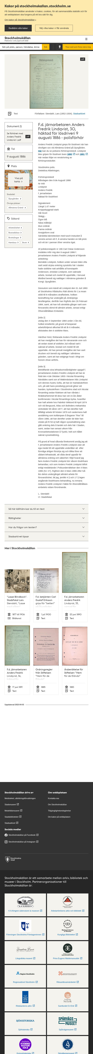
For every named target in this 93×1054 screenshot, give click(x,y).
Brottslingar (13, 237)
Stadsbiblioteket (11, 817)
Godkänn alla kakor (18, 28)
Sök (45, 47)
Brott (24, 242)
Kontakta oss (53, 798)
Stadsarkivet (79, 113)
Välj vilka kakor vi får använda (54, 28)
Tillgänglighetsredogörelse (59, 811)
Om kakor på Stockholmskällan (20, 20)
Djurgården (13, 198)
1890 (69, 154)
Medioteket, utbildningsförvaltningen (20, 798)
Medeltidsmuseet (12, 811)
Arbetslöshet (14, 227)
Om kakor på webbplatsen (59, 817)
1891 (82, 154)
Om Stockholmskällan (57, 805)
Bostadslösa (13, 232)
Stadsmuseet (10, 805)
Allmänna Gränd (16, 207)
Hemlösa (12, 242)
